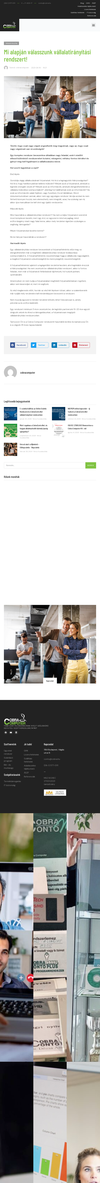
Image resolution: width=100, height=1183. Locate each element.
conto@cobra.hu (52, 759)
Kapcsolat (50, 681)
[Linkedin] (16, 732)
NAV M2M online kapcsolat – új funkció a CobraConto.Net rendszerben (79, 411)
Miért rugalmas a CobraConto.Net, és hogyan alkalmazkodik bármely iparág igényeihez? (34, 428)
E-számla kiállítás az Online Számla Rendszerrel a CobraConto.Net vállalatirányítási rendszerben (33, 411)
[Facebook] (6, 732)
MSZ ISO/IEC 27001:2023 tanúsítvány (50, 781)
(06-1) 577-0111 (51, 765)
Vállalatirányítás (11, 43)
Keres (91, 465)
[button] (93, 25)
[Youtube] (11, 732)
